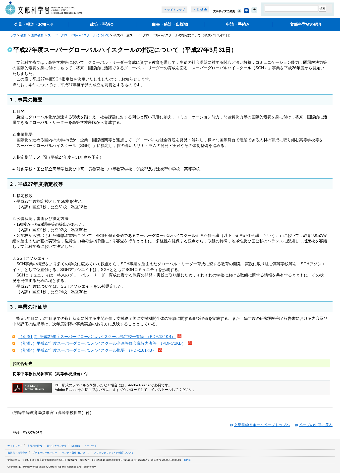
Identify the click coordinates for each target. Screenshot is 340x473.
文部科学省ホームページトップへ (262, 425)
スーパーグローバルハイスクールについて (78, 35)
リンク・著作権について (75, 452)
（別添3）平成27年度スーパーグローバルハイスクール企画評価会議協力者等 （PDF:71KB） (102, 343)
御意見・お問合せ (17, 452)
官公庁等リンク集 (57, 445)
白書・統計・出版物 (170, 24)
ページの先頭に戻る (316, 425)
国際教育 (37, 35)
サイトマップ (176, 9)
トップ (11, 35)
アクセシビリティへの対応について (114, 452)
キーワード (91, 445)
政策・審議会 (102, 24)
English (202, 9)
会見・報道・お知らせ (34, 24)
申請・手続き (238, 24)
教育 (23, 35)
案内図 (187, 460)
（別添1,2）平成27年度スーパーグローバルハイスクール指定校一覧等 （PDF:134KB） (97, 337)
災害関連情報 (34, 445)
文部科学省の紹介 (306, 24)
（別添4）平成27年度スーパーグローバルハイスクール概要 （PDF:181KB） (87, 350)
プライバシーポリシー (44, 452)
